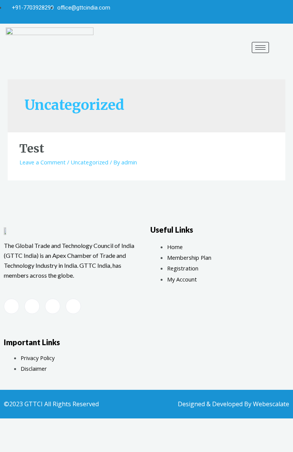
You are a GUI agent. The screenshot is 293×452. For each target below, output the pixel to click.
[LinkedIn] (73, 306)
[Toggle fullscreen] (68, 432)
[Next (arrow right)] (40, 445)
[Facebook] (244, 11)
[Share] (40, 432)
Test (31, 148)
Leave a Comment (42, 162)
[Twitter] (256, 11)
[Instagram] (269, 11)
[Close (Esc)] (13, 432)
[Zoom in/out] (95, 432)
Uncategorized (89, 162)
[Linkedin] (282, 11)
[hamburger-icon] (260, 47)
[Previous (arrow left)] (13, 445)
